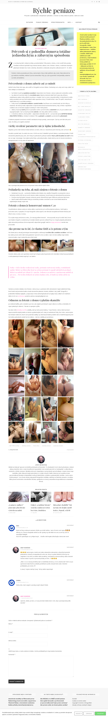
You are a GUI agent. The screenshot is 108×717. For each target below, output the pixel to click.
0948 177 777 (92, 64)
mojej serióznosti (56, 222)
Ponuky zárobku (42, 22)
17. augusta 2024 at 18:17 (26, 598)
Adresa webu (12, 640)
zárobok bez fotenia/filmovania (84, 168)
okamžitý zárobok (46, 445)
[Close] (106, 711)
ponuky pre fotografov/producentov (87, 135)
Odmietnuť (89, 713)
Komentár (11, 654)
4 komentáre (70, 450)
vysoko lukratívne (84, 156)
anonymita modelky (84, 103)
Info (69, 22)
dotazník (82, 78)
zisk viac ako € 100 (84, 159)
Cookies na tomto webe (79, 701)
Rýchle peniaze (54, 10)
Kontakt (79, 22)
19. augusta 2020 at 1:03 (22, 527)
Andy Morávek (14, 449)
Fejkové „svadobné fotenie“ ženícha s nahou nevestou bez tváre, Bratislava (41, 507)
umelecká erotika (84, 152)
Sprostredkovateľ (58, 22)
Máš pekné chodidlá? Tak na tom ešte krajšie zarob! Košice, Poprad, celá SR (62, 507)
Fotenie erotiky (41, 48)
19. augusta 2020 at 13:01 (26, 549)
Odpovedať (70, 525)
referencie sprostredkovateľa (84, 148)
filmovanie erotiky (84, 113)
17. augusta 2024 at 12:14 (22, 582)
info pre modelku (84, 124)
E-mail (10, 632)
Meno (10, 624)
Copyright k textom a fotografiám (82, 703)
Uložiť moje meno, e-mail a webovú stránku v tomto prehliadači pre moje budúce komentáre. (35, 651)
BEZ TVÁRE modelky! (14, 445)
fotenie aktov (36, 445)
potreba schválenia (84, 140)
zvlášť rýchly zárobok (85, 163)
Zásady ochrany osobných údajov (81, 705)
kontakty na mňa (21, 310)
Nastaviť (78, 713)
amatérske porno (84, 96)
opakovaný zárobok (58, 445)
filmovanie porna (84, 117)
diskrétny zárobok (26, 445)
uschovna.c (21, 296)
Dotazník (29, 22)
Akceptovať (100, 713)
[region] (54, 713)
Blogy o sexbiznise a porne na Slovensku (20, 1)
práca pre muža (83, 143)
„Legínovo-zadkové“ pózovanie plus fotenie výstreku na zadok (16, 507)
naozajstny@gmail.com (87, 74)
